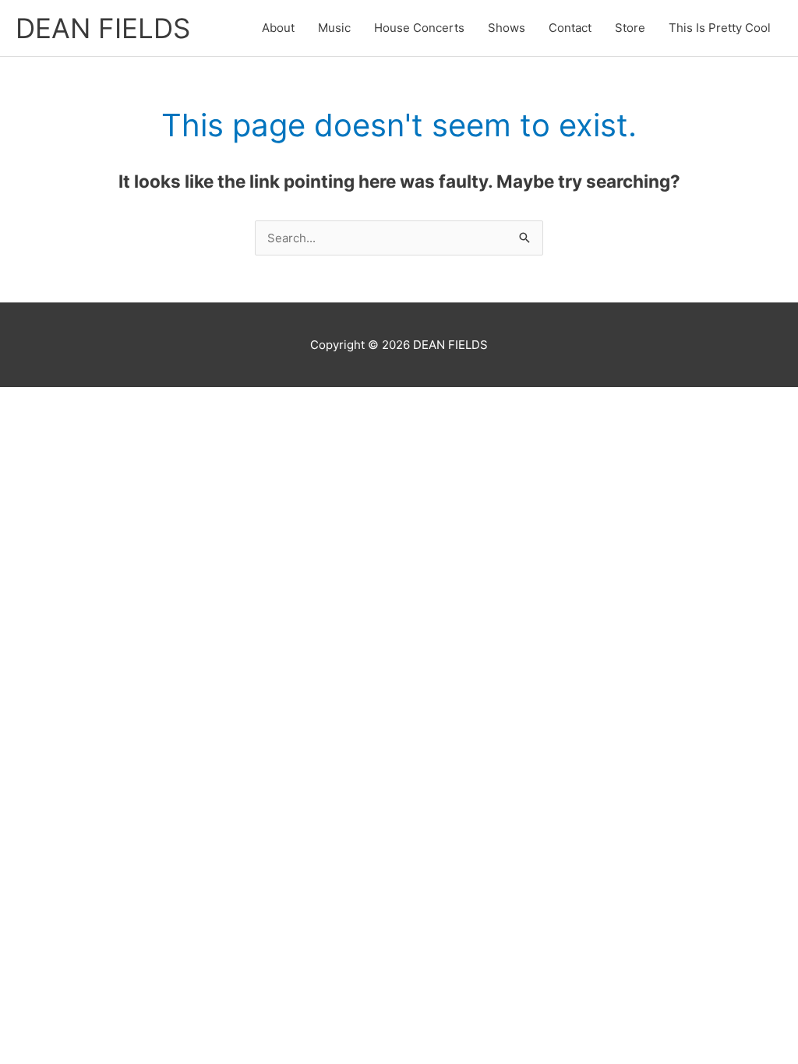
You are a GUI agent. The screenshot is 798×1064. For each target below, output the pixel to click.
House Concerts (419, 27)
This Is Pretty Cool (720, 27)
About (278, 27)
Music (334, 27)
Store (630, 27)
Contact (570, 27)
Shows (506, 27)
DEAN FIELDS (103, 28)
